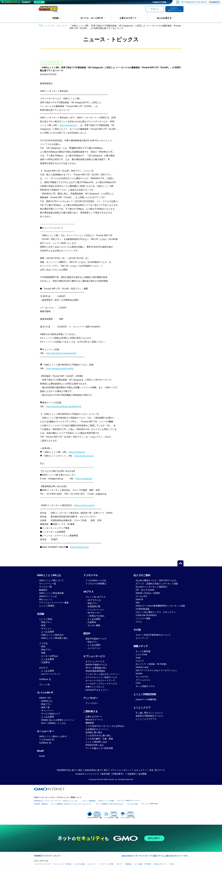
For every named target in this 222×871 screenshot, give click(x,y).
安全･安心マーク (157, 770)
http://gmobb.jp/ (68, 125)
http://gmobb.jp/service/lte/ (60, 368)
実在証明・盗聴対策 (41, 804)
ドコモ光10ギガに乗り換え (98, 735)
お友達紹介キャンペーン (97, 729)
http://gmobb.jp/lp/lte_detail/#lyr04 (63, 406)
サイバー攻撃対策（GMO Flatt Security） (110, 804)
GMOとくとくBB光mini (52, 635)
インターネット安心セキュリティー (102, 674)
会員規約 (131, 773)
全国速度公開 (94, 606)
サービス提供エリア (50, 713)
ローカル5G (141, 596)
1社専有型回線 (142, 609)
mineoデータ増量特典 (146, 699)
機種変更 (89, 722)
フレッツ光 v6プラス (95, 597)
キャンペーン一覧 (47, 583)
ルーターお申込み (49, 656)
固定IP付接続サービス (95, 638)
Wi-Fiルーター (94, 612)
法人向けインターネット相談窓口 (151, 586)
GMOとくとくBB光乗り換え (54, 638)
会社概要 (142, 773)
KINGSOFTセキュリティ (97, 690)
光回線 (55, 18)
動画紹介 (43, 590)
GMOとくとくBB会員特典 (51, 593)
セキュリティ (140, 770)
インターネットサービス (42, 864)
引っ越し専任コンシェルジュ (149, 712)
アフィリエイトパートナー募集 (54, 602)
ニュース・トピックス (56, 25)
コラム (139, 621)
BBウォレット (45, 599)
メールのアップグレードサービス (101, 683)
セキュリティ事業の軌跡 (149, 803)
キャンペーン (47, 710)
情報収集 (128, 864)
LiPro (138, 683)
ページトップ (180, 563)
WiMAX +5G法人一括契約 (148, 593)
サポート (155, 9)
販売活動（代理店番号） (113, 773)
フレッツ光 (44, 684)
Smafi (42, 756)
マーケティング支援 (106, 864)
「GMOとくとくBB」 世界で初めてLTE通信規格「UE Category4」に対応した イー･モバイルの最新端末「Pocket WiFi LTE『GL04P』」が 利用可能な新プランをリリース (125, 26)
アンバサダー (91, 703)
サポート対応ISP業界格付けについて (153, 635)
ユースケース (94, 648)
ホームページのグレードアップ (100, 680)
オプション (46, 628)
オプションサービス (95, 661)
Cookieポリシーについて (87, 773)
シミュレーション (96, 609)
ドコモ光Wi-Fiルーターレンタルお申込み (104, 726)
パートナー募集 (143, 618)
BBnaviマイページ (94, 719)
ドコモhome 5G (46, 739)
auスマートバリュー (51, 674)
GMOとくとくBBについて (51, 580)
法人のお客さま (164, 18)
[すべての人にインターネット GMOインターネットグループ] (201, 2)
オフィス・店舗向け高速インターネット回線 (157, 583)
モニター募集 (94, 625)
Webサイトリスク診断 (106, 801)
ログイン (174, 9)
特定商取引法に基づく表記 (69, 770)
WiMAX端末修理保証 (95, 671)
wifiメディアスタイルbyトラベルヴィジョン (156, 670)
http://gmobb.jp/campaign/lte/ (61, 353)
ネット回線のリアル (145, 686)
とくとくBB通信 (47, 605)
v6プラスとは (94, 600)
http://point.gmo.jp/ (84, 455)
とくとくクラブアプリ (146, 719)
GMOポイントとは (48, 596)
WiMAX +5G (45, 697)
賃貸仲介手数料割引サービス (149, 716)
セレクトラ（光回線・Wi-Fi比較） (152, 664)
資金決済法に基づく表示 (96, 770)
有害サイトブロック (95, 686)
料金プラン (46, 622)
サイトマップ (142, 638)
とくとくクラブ (142, 707)
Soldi (138, 657)
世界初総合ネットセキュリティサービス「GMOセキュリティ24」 (56, 801)
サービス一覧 (45, 586)
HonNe (139, 673)
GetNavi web (142, 667)
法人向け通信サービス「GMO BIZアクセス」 (157, 580)
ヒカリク (140, 660)
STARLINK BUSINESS (146, 615)
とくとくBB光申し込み (96, 741)
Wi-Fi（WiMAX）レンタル (53, 723)
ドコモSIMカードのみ (95, 580)
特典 (43, 652)
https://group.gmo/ (84, 505)
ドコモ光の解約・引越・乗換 (99, 738)
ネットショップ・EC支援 (62, 864)
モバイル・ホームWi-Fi (91, 18)
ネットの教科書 (143, 651)
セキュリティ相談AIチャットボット (129, 800)
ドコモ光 (43, 643)
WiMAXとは (46, 701)
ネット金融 (138, 864)
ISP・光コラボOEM (145, 590)
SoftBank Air (45, 742)
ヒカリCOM (141, 654)
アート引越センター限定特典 (99, 748)
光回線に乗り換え (93, 732)
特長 (43, 625)
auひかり (43, 667)
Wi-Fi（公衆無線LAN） (96, 667)
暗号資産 (148, 864)
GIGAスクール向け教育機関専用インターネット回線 (160, 605)
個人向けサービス (160, 864)
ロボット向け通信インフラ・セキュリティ (156, 612)
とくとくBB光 (45, 619)
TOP (41, 25)
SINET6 (139, 599)
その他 (171, 864)
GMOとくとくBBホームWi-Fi (53, 736)
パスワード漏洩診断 (88, 801)
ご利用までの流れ (96, 616)
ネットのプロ (142, 676)
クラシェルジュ (143, 679)
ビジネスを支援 (79, 864)
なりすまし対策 (132, 804)
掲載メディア (141, 646)
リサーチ (119, 864)
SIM (137, 602)
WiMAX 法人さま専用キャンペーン (57, 720)
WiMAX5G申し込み (94, 745)
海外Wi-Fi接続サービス (96, 664)
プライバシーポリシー (121, 770)
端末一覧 (45, 707)
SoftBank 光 (45, 679)
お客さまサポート (128, 18)
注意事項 (45, 662)
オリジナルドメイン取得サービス (101, 677)
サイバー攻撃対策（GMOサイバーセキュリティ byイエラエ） (72, 804)
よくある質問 (47, 631)
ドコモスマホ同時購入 (96, 583)
